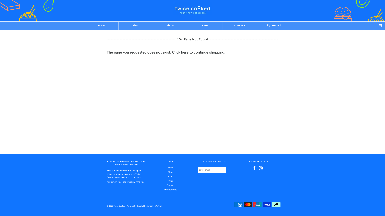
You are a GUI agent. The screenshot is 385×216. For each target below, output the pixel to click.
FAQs (205, 25)
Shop (136, 25)
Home (101, 25)
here (184, 52)
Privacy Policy (170, 189)
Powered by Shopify (135, 206)
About (170, 25)
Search (276, 25)
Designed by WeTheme (153, 206)
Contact (240, 25)
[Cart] (380, 26)
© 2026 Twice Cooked (116, 206)
